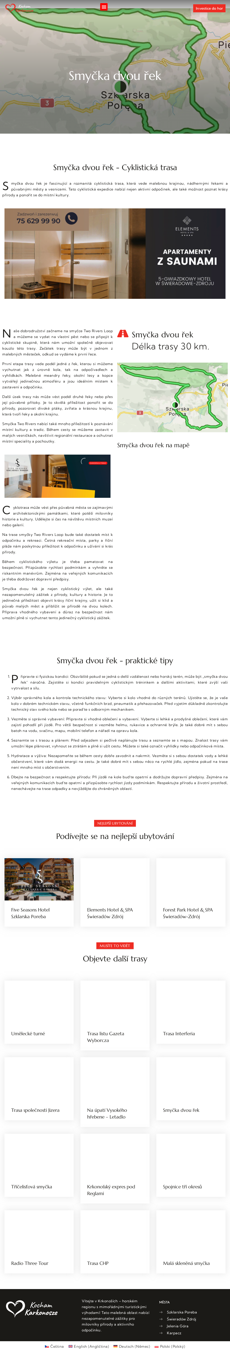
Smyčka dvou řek (181, 1110)
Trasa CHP (97, 1263)
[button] (104, 7)
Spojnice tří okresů (182, 1187)
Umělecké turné (28, 1034)
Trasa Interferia (179, 1034)
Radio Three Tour (29, 1263)
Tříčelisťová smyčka (31, 1187)
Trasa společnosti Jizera (35, 1110)
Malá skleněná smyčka (186, 1263)
